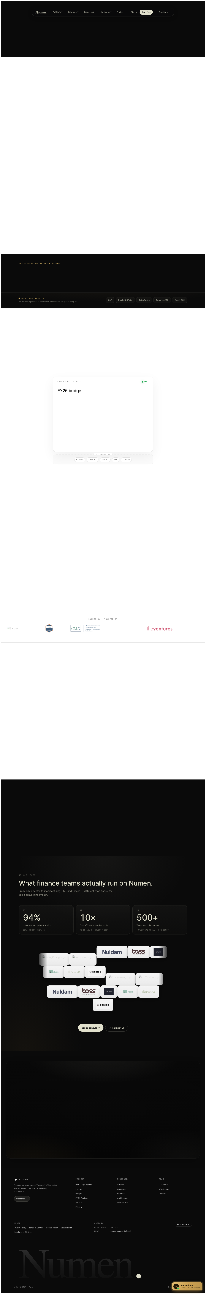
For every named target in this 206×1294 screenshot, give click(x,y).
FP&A (33, 702)
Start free (146, 12)
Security (121, 1193)
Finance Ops (49, 702)
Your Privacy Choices (23, 1232)
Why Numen (164, 1189)
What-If (79, 1202)
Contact (162, 1193)
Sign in (134, 12)
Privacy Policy (20, 1228)
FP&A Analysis (82, 1198)
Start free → (22, 1199)
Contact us (118, 1027)
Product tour (122, 1202)
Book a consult (89, 1027)
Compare (121, 1189)
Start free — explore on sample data (103, 121)
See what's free (112, 1133)
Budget (79, 1193)
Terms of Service (36, 1228)
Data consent (66, 1228)
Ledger (79, 1189)
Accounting (74, 702)
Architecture (122, 1198)
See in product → (115, 734)
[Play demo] (103, 190)
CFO (21, 702)
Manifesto (163, 1185)
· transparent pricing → (114, 54)
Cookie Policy (52, 1228)
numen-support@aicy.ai (121, 1231)
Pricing (120, 12)
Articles (120, 1185)
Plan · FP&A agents (84, 1185)
